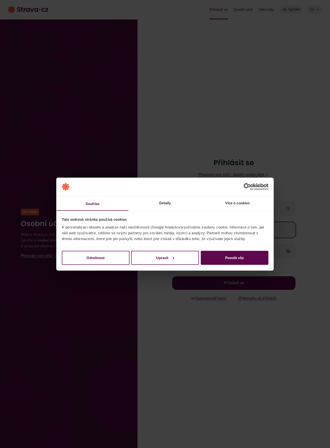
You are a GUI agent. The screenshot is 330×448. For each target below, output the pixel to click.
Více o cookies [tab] (237, 203)
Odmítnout (95, 258)
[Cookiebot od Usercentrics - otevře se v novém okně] (247, 187)
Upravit (162, 258)
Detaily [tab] (165, 203)
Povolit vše (234, 258)
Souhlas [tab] (93, 203)
